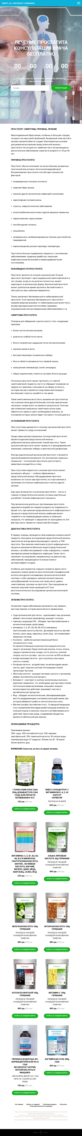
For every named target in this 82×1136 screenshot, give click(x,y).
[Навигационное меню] (78, 3)
